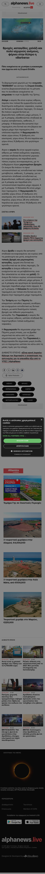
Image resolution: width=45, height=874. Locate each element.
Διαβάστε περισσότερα (31, 433)
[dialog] (22, 437)
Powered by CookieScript (22, 454)
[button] (22, 436)
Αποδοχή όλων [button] (22, 441)
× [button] (41, 420)
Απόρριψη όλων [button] (22, 446)
